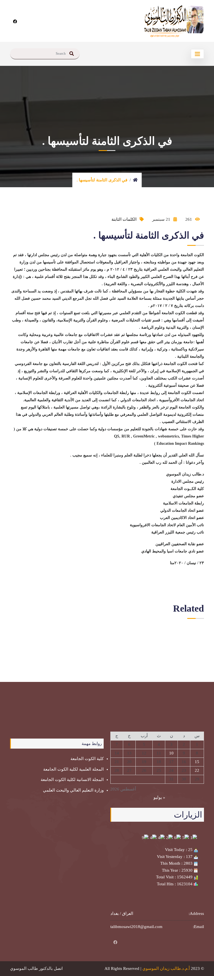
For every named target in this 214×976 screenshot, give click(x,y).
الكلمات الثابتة (124, 219)
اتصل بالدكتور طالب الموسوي (36, 968)
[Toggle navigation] (197, 54)
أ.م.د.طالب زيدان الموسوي (166, 968)
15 (197, 761)
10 (171, 753)
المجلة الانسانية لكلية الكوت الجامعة (72, 779)
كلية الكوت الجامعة (87, 758)
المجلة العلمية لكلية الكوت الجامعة (73, 769)
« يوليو (159, 797)
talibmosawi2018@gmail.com (136, 926)
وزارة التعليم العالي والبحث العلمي (73, 790)
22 (197, 770)
